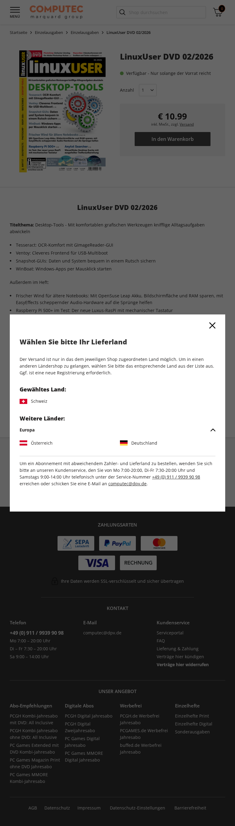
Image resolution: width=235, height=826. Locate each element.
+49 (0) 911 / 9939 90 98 (176, 477)
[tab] (117, 430)
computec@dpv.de (127, 483)
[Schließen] (212, 325)
